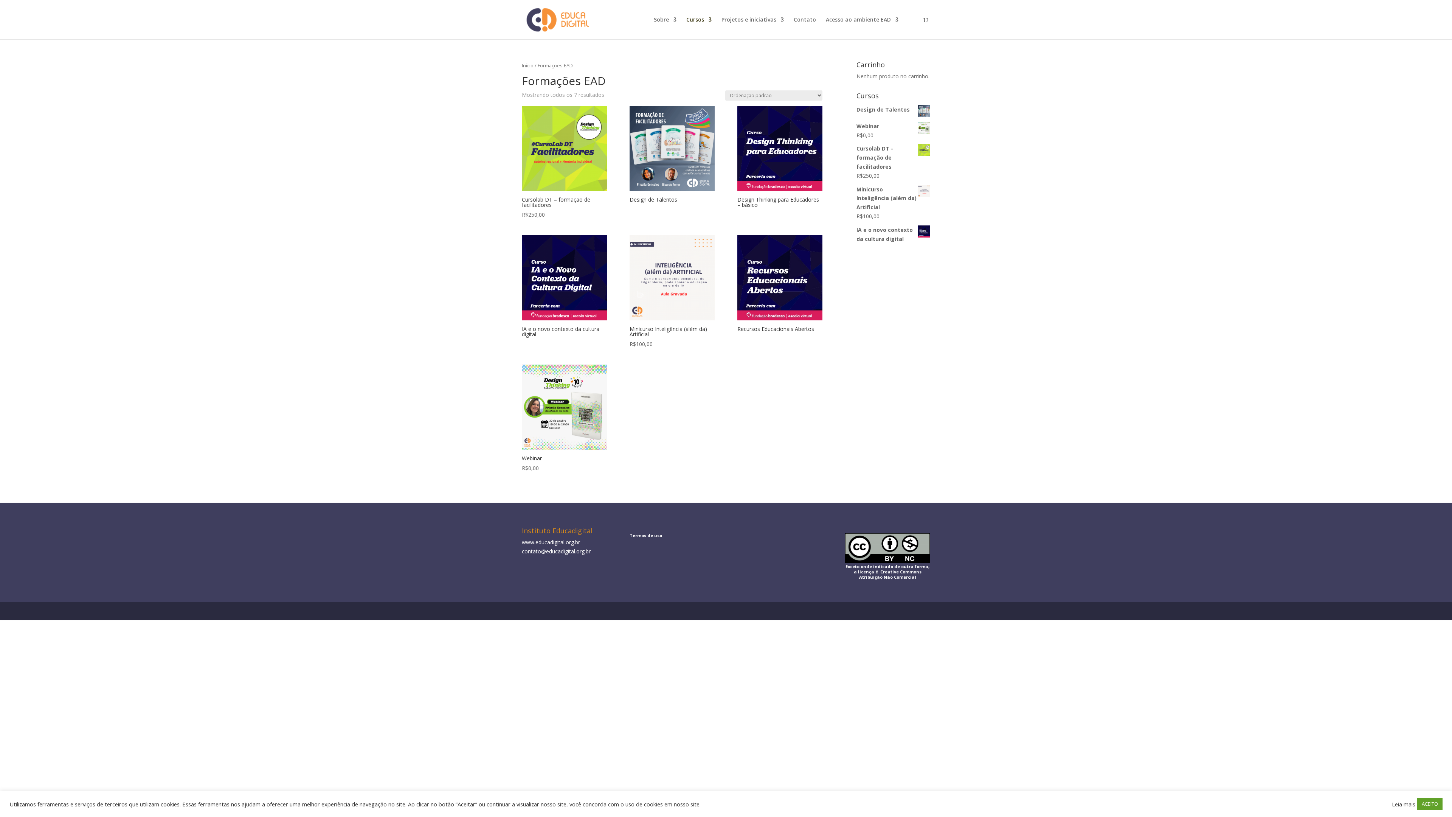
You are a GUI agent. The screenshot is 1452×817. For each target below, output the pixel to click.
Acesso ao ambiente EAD (858, 20)
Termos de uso (646, 535)
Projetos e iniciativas (748, 20)
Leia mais (1403, 804)
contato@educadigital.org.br (556, 551)
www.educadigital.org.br (551, 542)
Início (528, 65)
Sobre (661, 20)
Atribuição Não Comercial (887, 577)
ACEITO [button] (1430, 803)
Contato (805, 20)
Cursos (695, 20)
